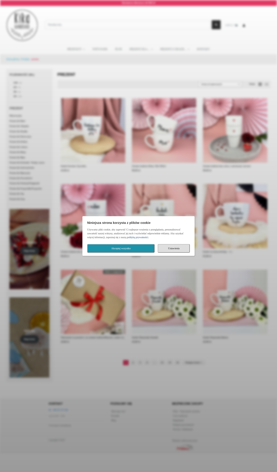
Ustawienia (174, 248)
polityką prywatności (137, 237)
